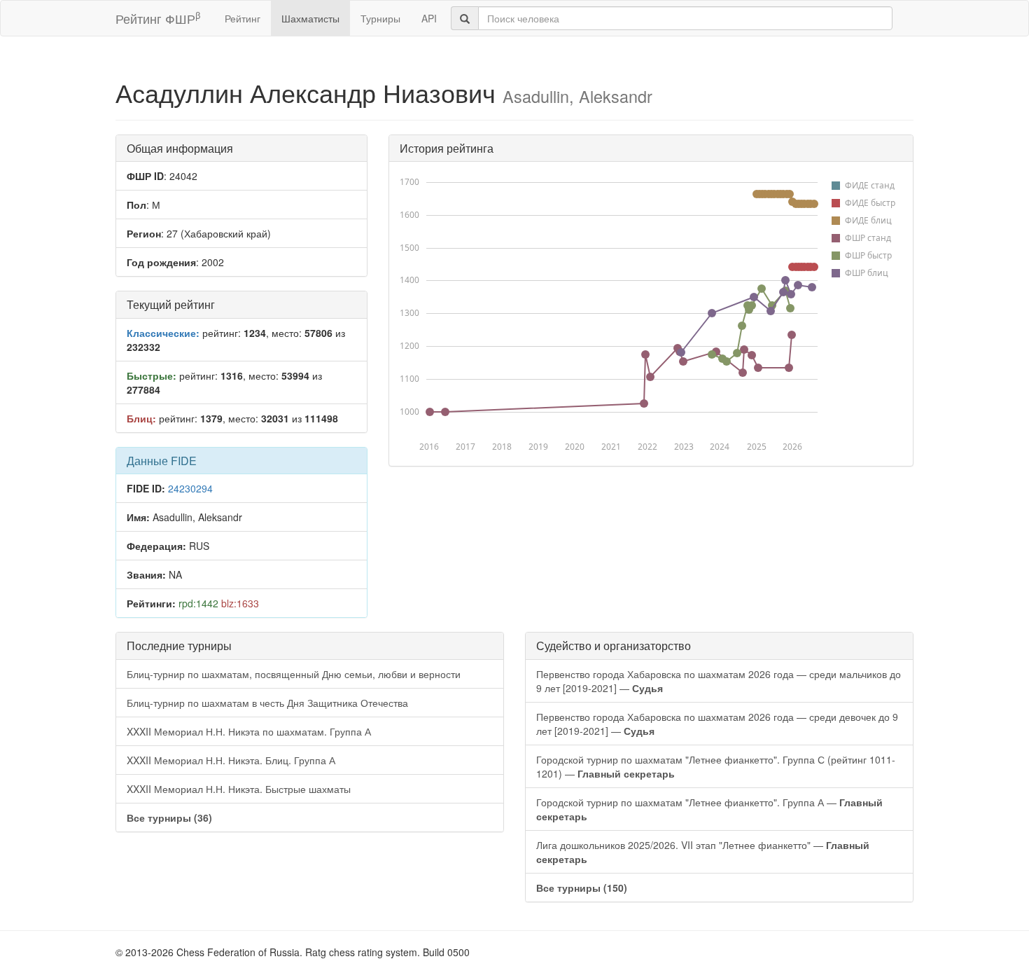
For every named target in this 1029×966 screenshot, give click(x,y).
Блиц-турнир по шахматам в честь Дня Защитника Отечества (267, 703)
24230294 (190, 488)
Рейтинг (242, 18)
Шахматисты (310, 18)
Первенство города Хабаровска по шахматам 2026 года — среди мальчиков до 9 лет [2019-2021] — (718, 681)
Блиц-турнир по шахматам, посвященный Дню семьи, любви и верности (294, 674)
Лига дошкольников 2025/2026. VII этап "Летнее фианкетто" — (702, 852)
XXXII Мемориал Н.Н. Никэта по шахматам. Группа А (249, 731)
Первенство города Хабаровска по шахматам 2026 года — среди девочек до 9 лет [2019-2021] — (717, 724)
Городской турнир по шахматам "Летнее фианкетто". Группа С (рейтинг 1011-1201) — (715, 766)
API (429, 18)
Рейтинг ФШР (157, 17)
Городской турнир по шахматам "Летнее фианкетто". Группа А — (709, 809)
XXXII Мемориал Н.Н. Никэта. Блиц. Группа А (231, 760)
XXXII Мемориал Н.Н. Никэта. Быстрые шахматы (239, 789)
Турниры (380, 18)
